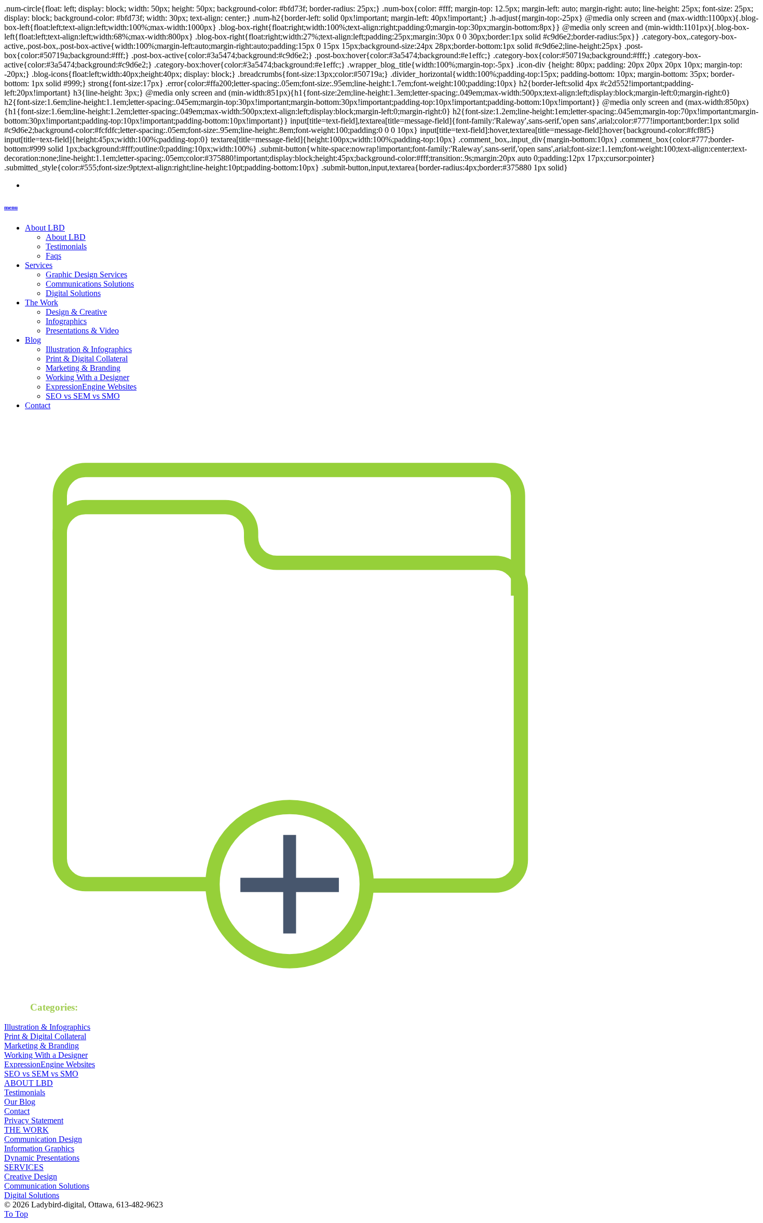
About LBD (45, 227)
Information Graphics (39, 1148)
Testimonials (66, 246)
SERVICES (24, 1167)
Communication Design (43, 1139)
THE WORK (26, 1129)
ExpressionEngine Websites (91, 386)
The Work (41, 302)
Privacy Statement (33, 1120)
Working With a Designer (87, 377)
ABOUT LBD (28, 1083)
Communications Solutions (90, 283)
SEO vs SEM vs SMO (83, 396)
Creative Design (30, 1176)
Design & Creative (76, 311)
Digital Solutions (73, 293)
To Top (16, 1213)
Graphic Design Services (86, 274)
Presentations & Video (82, 330)
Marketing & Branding (83, 368)
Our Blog (19, 1101)
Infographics (66, 321)
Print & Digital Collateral (87, 358)
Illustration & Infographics (89, 349)
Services (38, 265)
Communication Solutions (46, 1185)
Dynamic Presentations (41, 1157)
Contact (37, 405)
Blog (33, 339)
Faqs (53, 255)
